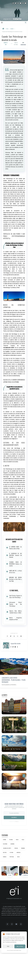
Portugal (12, 856)
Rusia (7, 28)
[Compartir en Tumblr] (14, 636)
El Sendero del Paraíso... (13, 730)
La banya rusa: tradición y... (13, 785)
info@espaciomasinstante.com (14, 898)
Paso (8, 946)
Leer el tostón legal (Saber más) (14, 950)
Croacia (16, 848)
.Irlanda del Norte (7, 848)
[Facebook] (7, 924)
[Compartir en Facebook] (7, 636)
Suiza (18, 856)
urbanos (12, 28)
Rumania (23, 848)
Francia (4, 856)
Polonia (11, 839)
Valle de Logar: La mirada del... (13, 767)
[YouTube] (16, 924)
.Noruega (18, 852)
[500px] (20, 924)
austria (4, 852)
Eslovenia (5, 844)
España (4, 839)
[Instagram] (12, 924)
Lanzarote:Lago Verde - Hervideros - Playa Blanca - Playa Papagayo (14, 680)
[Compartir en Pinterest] (21, 636)
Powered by (11, 821)
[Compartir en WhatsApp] (17, 636)
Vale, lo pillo (20, 946)
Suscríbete (14, 817)
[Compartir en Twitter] (10, 636)
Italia (23, 839)
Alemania (12, 844)
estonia (11, 852)
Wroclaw (6, 711)
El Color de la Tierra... (13, 749)
